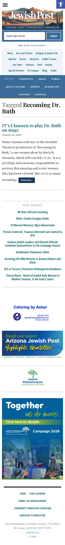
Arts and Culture (24, 53)
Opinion (12, 59)
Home (23, 493)
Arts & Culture (15, 86)
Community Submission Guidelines (32, 508)
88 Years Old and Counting (33, 212)
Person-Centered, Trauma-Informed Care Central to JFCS (32, 233)
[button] (60, 4)
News (10, 53)
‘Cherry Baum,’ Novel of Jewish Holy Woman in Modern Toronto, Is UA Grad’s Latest (33, 277)
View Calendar (37, 493)
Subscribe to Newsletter (33, 515)
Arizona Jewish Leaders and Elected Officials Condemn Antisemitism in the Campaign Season (32, 243)
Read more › (26, 180)
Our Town (17, 64)
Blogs (45, 70)
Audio (53, 70)
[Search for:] (24, 36)
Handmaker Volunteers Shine (32, 252)
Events (23, 59)
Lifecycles (34, 59)
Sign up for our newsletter (31, 45)
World (55, 78)
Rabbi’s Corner (49, 59)
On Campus (33, 70)
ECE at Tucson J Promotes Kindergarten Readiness (32, 269)
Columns (30, 64)
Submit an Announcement (32, 501)
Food (39, 64)
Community (26, 78)
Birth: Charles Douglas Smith (32, 218)
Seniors (48, 64)
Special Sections (16, 70)
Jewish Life (51, 86)
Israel (42, 78)
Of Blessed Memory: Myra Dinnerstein (32, 225)
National (40, 94)
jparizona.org (32, 532)
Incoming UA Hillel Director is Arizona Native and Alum (32, 260)
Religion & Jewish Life (47, 53)
